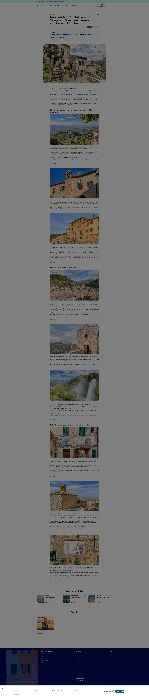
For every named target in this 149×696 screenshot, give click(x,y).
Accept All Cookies (120, 691)
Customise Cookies (109, 691)
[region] (74, 690)
